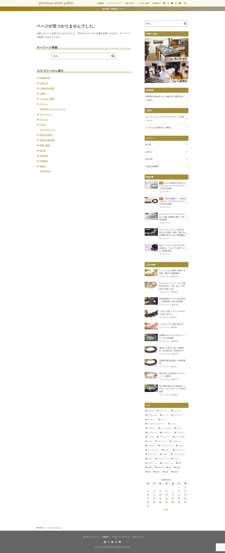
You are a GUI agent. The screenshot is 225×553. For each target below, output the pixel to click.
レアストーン (48, 129)
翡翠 (149, 472)
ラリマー (165, 454)
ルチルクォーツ (162, 458)
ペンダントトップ (166, 445)
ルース (175, 458)
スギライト (152, 428)
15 (179, 494)
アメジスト (177, 410)
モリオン (167, 450)
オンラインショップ (114, 3)
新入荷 (42, 150)
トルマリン (180, 432)
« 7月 (165, 509)
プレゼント (152, 445)
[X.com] (168, 3)
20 (166, 498)
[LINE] (180, 3)
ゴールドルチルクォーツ (156, 424)
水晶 (170, 467)
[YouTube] (172, 3)
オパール (165, 415)
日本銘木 (43, 160)
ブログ (42, 124)
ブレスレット (176, 441)
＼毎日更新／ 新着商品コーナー (112, 9)
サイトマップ (138, 537)
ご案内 (42, 93)
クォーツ (163, 419)
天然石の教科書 (46, 140)
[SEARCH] (185, 3)
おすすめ (151, 410)
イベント (43, 103)
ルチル (150, 458)
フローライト (162, 441)
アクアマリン (163, 410)
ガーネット (152, 419)
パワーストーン (164, 437)
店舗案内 (100, 3)
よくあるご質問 (143, 3)
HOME (41, 528)
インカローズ (152, 415)
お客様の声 (156, 3)
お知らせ (43, 83)
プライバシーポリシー (121, 537)
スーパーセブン (165, 428)
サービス (43, 119)
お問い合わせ (130, 3)
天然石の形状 (45, 134)
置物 (178, 467)
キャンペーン (45, 114)
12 (160, 494)
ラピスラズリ (152, 454)
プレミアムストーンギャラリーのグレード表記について (164, 118)
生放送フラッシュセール (54, 109)
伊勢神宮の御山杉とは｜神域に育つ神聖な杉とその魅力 (164, 98)
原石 (179, 463)
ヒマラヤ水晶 (179, 437)
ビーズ (150, 441)
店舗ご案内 (44, 145)
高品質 (175, 472)
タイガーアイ (152, 432)
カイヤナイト (178, 415)
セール (178, 428)
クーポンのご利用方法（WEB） (158, 127)
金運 (166, 472)
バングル (151, 437)
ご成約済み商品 (46, 88)
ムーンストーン (153, 450)
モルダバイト (179, 450)
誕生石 (42, 166)
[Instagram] (176, 3)
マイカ (180, 445)
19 (160, 498)
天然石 (150, 467)
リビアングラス (178, 454)
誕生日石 (46, 171)
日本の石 (43, 155)
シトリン (173, 424)
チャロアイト (166, 432)
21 (173, 498)
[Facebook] (164, 3)
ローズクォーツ (167, 463)
